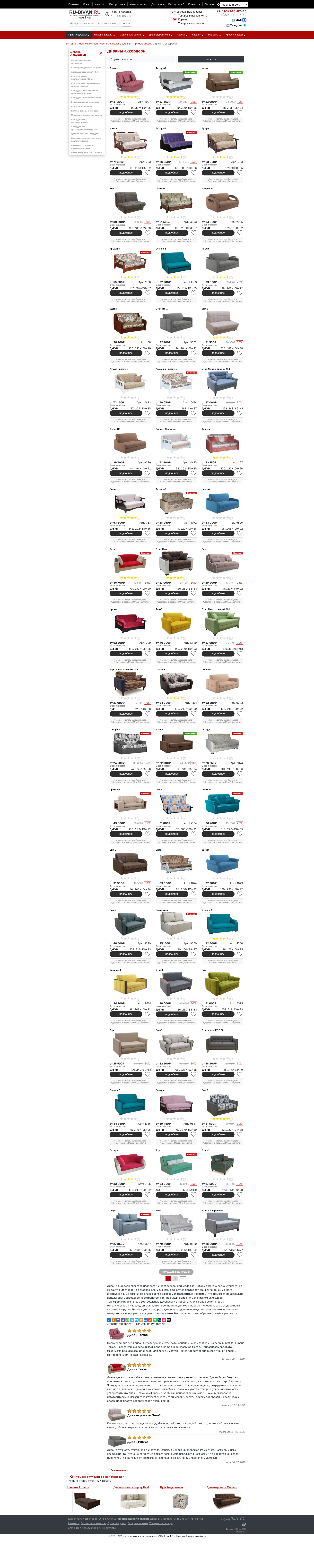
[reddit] (150, 1320)
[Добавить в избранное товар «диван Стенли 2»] (240, 954)
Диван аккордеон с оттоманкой (86, 152)
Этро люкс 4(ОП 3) (212, 1030)
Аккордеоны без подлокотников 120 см (82, 77)
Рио (204, 549)
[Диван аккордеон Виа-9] (176, 1044)
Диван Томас (137, 1335)
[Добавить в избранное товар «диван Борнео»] (148, 533)
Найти (126, 23)
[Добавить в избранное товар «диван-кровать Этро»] (148, 1074)
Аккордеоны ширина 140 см (85, 72)
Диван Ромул (137, 1441)
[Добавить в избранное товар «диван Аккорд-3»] (194, 533)
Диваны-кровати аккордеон (85, 133)
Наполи (206, 489)
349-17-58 (233, 15)
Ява (204, 970)
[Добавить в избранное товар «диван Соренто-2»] (240, 713)
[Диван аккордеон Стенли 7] (130, 1104)
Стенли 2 (207, 910)
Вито (158, 849)
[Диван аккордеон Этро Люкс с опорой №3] (222, 383)
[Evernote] (155, 1320)
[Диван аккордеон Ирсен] (130, 623)
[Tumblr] (118, 1320)
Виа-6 (113, 849)
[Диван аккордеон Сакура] (176, 1104)
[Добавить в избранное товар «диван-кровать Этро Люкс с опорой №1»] (240, 653)
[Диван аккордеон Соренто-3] (130, 984)
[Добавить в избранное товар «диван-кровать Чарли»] (194, 773)
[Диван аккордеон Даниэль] (176, 683)
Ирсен (113, 609)
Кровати (196, 34)
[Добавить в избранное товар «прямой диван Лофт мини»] (194, 954)
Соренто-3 (116, 970)
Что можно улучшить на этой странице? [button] (99, 1476)
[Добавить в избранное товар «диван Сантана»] (194, 232)
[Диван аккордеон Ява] (222, 984)
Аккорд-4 (161, 128)
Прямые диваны (77, 34)
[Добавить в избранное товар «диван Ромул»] (240, 293)
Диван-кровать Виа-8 (144, 1415)
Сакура (160, 1090)
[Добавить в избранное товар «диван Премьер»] (148, 833)
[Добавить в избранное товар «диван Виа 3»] (240, 1134)
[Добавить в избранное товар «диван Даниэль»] (194, 713)
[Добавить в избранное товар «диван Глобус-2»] (148, 773)
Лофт (113, 1210)
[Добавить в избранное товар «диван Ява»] (240, 1014)
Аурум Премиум (119, 369)
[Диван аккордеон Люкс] (176, 804)
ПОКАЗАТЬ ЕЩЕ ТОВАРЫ (176, 1271)
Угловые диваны (103, 34)
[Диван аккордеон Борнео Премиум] (176, 443)
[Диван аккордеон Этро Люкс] (176, 563)
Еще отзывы (118, 1470)
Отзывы (210, 4)
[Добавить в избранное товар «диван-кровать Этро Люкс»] (194, 593)
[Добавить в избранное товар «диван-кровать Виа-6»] (148, 894)
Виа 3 (205, 1090)
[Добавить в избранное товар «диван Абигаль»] (240, 833)
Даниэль (161, 669)
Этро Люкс (162, 549)
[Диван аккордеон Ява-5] (130, 924)
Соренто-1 (162, 308)
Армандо (115, 248)
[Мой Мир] (146, 1320)
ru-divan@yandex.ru (88, 1527)
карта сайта (241, 1531)
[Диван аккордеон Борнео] (130, 503)
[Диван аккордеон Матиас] (130, 142)
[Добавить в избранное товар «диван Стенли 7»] (148, 1134)
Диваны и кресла (161, 1518)
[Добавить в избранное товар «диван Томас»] (148, 112)
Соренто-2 (208, 669)
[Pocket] (164, 1320)
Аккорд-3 (161, 489)
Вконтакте (109, 1527)
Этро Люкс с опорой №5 (124, 669)
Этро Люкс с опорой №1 (216, 609)
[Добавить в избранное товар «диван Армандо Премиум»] (194, 413)
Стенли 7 (115, 1090)
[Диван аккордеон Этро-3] (222, 1164)
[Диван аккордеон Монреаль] (222, 203)
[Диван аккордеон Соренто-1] (176, 323)
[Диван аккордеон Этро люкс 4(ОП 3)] (222, 1044)
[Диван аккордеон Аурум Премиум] (130, 383)
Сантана (160, 188)
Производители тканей (133, 1518)
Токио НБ (115, 429)
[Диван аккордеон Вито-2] (176, 1224)
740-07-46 (231, 11)
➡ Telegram (234, 25)
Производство (116, 1523)
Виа (112, 188)
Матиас (114, 128)
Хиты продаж (138, 4)
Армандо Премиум (166, 369)
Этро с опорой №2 (212, 1210)
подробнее (126, 112)
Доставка (157, 4)
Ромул (205, 248)
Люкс (159, 789)
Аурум (205, 128)
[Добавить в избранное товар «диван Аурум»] (240, 172)
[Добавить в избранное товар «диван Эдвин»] (148, 353)
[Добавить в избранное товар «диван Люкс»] (194, 833)
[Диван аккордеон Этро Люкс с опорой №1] (222, 623)
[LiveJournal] (159, 1320)
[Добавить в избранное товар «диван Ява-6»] (194, 653)
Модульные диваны (131, 34)
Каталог (100, 4)
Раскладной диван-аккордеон (86, 67)
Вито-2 (160, 1210)
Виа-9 (159, 1030)
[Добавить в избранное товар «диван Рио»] (240, 593)
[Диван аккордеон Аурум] (222, 142)
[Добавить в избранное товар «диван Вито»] (194, 893)
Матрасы (213, 34)
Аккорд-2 (161, 68)
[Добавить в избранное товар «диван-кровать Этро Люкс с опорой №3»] (240, 413)
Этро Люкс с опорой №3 (216, 369)
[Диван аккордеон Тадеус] (222, 443)
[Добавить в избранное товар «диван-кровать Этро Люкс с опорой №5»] (148, 713)
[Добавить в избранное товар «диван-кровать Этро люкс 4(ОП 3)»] (240, 1074)
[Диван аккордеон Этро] (130, 1044)
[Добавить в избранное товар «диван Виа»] (148, 232)
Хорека (181, 34)
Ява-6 (159, 609)
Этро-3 (205, 1150)
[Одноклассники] (114, 1320)
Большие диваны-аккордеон (85, 102)
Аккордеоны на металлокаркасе (79, 120)
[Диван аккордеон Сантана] (176, 203)
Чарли (159, 729)
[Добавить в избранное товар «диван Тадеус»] (240, 473)
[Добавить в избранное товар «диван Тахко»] (148, 593)
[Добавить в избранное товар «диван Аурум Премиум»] (148, 413)
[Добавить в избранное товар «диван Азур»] (194, 1194)
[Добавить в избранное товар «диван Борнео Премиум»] (194, 473)
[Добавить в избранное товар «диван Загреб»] (240, 893)
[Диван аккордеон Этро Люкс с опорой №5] (130, 683)
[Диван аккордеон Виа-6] (130, 864)
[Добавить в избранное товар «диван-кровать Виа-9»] (194, 1074)
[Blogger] (141, 1320)
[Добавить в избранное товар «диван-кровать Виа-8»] (240, 353)
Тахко (113, 549)
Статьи (112, 1518)
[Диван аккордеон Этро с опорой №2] (222, 1224)
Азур (158, 1150)
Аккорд (206, 729)
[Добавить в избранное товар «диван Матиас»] (148, 172)
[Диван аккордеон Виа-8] (222, 323)
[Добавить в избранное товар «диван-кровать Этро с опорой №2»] (240, 1254)
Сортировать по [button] (122, 59)
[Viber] (123, 1320)
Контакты (194, 4)
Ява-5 (113, 910)
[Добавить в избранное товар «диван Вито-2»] (194, 1254)
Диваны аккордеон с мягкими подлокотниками (86, 139)
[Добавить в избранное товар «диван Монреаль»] (240, 232)
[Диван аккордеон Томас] (130, 82)
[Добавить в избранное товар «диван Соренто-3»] (148, 1014)
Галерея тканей (138, 1523)
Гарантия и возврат (93, 1523)
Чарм (205, 68)
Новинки (73, 1523)
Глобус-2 (115, 729)
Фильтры (211, 59)
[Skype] (137, 1320)
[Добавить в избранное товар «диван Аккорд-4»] (194, 172)
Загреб (206, 849)
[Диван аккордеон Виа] (130, 203)
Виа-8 (205, 308)
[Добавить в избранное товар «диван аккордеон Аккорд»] (240, 773)
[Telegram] (132, 1320)
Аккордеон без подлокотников (86, 97)
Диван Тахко (137, 1369)
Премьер (115, 789)
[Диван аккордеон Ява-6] (176, 623)
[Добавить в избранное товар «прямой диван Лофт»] (148, 1254)
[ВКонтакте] (109, 1320)
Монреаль (207, 188)
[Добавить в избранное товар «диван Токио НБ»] (148, 473)
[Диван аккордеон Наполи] (222, 503)
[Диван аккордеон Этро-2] (176, 984)
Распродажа (117, 4)
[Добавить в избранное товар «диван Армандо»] (148, 292)
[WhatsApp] (127, 1320)
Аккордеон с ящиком (81, 106)
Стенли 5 (161, 248)
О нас (86, 4)
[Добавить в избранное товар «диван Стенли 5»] (194, 292)
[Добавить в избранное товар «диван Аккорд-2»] (194, 112)
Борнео (114, 489)
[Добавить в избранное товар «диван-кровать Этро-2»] (194, 1014)
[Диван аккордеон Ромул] (222, 263)
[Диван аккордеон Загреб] (222, 864)
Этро (112, 1030)
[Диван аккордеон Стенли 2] (222, 924)
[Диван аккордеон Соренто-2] (222, 683)
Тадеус (206, 429)
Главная (73, 4)
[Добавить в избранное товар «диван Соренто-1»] (194, 353)
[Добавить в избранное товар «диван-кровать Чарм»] (240, 112)
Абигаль (206, 789)
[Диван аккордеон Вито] (176, 864)
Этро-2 (160, 970)
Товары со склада (161, 1523)
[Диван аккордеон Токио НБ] (130, 443)
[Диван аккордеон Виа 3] (222, 1104)
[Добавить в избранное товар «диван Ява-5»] (148, 954)
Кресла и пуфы (234, 34)
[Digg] (169, 1320)
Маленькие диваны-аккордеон (86, 115)
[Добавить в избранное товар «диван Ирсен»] (148, 653)
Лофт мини (162, 910)
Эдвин (113, 308)
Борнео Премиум (165, 429)
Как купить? (176, 4)
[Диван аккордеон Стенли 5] (176, 263)
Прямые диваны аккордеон (84, 111)
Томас (113, 68)
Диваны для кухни (159, 34)
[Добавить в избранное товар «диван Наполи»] (240, 533)
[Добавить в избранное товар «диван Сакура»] (194, 1134)
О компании (181, 1518)
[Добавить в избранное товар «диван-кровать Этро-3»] (240, 1194)
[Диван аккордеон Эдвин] (130, 323)
